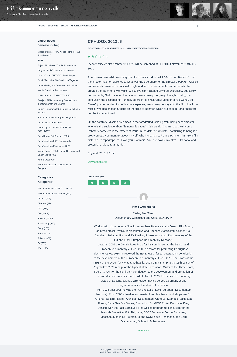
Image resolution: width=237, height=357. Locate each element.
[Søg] (198, 26)
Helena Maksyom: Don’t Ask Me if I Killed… (59, 85)
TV (39, 243)
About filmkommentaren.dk (84, 26)
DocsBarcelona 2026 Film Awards (54, 141)
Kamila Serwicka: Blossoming (52, 90)
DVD (40, 208)
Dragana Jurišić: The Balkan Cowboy (56, 70)
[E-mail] (125, 182)
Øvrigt (40, 228)
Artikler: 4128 (143, 330)
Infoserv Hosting (129, 352)
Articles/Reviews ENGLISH (138, 48)
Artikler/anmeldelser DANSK (51, 193)
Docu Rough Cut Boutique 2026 (53, 136)
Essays (64, 26)
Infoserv (109, 352)
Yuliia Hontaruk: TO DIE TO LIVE (54, 95)
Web (40, 248)
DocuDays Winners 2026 (50, 122)
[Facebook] (92, 182)
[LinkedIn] (114, 182)
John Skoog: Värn (46, 160)
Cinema (41, 198)
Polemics (42, 238)
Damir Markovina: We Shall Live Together (58, 80)
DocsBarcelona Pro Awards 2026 (54, 146)
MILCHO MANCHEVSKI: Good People (56, 75)
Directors (53, 26)
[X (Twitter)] (103, 182)
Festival (155, 48)
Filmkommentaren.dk (33, 8)
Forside (41, 26)
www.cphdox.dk (97, 161)
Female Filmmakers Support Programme (57, 117)
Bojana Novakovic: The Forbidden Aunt (57, 65)
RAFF (40, 60)
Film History (43, 223)
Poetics (41, 233)
